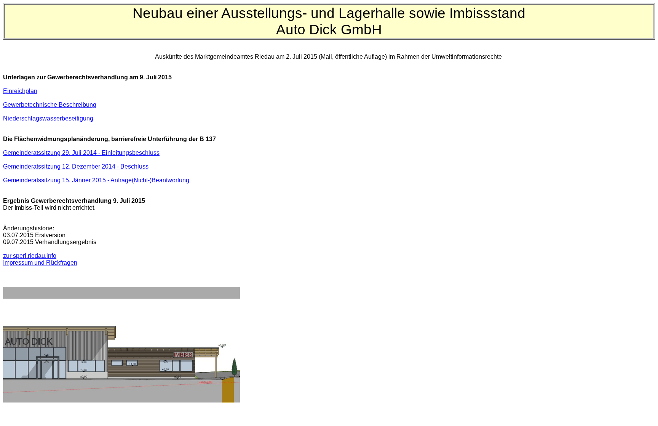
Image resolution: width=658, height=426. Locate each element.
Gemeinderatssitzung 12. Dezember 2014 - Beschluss (76, 166)
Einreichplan (20, 91)
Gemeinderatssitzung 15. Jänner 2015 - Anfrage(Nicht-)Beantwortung (96, 180)
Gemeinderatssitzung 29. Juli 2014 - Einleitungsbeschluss (81, 153)
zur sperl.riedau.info (29, 255)
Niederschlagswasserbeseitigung (48, 118)
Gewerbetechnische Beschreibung (49, 104)
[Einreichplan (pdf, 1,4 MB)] (121, 400)
